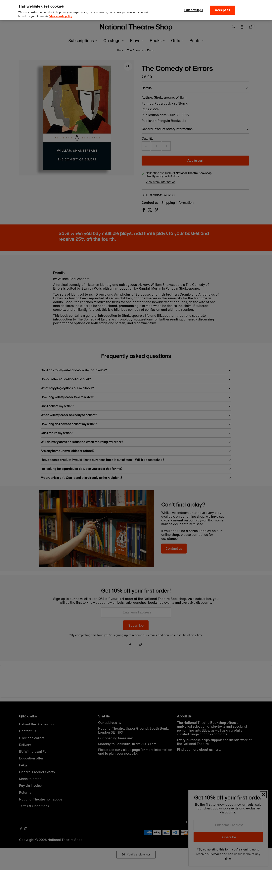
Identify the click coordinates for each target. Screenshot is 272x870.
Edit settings (193, 10)
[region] (136, 10)
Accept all (222, 10)
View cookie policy (60, 16)
